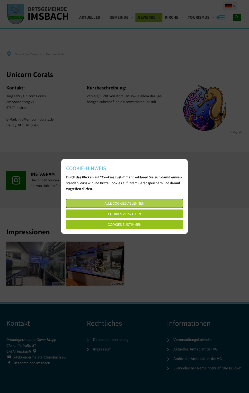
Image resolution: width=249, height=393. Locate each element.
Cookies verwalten (124, 214)
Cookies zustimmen (125, 224)
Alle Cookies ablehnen (124, 203)
